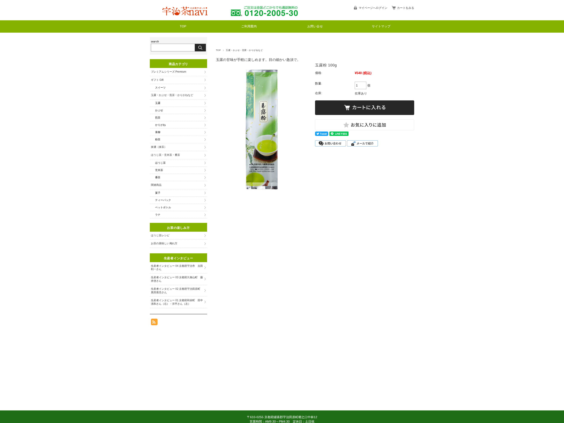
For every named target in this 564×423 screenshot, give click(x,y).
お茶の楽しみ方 (178, 227)
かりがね (160, 124)
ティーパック (163, 200)
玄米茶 (159, 170)
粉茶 (157, 139)
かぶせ (159, 110)
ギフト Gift (157, 79)
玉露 (157, 103)
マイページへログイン (373, 7)
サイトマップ (381, 26)
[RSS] (154, 323)
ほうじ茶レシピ (160, 235)
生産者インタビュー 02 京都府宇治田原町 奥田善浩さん (177, 290)
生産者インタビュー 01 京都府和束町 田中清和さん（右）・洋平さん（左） (177, 302)
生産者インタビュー (178, 258)
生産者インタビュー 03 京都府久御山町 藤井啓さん (177, 279)
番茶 (157, 177)
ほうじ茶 (160, 162)
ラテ (157, 214)
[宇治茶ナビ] (186, 17)
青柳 (157, 132)
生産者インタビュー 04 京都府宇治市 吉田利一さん (177, 267)
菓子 (157, 192)
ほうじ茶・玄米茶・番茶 (165, 154)
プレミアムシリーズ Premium (168, 71)
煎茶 (157, 117)
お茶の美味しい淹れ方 (164, 243)
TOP (183, 26)
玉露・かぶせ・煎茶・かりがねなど (244, 50)
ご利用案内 (249, 26)
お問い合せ (315, 26)
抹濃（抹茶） (159, 147)
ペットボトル (163, 207)
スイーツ (160, 87)
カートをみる (405, 7)
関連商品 (156, 184)
